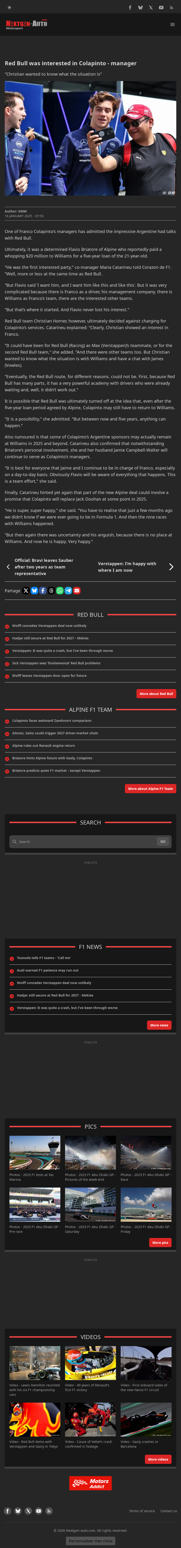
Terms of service (142, 1511)
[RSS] (171, 7)
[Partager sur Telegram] (68, 590)
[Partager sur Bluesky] (34, 590)
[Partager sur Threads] (51, 590)
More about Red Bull (156, 693)
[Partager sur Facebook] (43, 590)
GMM (22, 211)
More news (159, 1025)
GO (162, 841)
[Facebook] (130, 7)
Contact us (168, 1511)
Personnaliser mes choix (90, 1541)
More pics (160, 1242)
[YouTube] (161, 7)
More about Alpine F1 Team (150, 788)
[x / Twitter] (151, 7)
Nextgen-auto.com (80, 1530)
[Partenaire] (90, 1483)
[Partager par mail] (77, 590)
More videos (158, 1459)
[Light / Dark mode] (9, 7)
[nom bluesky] (140, 7)
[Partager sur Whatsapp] (60, 590)
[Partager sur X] (26, 590)
